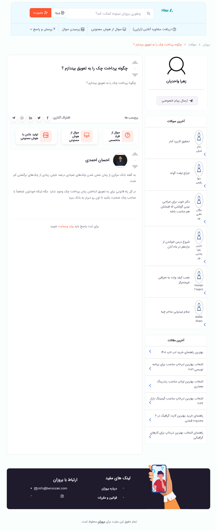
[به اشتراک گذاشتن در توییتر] (39, 117)
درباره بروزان (109, 488)
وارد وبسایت (65, 226)
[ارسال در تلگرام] (13, 117)
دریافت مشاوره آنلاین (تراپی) (153, 29)
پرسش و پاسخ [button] (44, 29)
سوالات (192, 44)
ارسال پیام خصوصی (175, 100)
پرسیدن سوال (71, 29)
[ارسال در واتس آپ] (22, 117)
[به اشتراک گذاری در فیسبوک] (47, 117)
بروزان (206, 44)
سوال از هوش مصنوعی (107, 29)
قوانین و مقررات (107, 497)
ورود (58, 12)
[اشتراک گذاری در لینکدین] (30, 117)
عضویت (38, 12)
